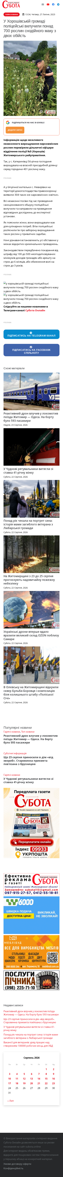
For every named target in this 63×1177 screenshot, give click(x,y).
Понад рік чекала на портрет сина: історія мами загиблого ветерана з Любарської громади (28, 524)
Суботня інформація (15, 753)
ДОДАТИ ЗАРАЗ (15, 130)
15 (46, 1078)
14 (39, 1078)
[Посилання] (11, 4)
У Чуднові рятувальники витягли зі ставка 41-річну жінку (28, 471)
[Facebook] (53, 4)
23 (53, 1083)
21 (39, 1083)
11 (17, 1078)
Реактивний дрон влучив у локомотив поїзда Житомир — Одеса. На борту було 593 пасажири (31, 417)
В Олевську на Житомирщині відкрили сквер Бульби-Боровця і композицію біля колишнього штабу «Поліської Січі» (31, 692)
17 (9, 1083)
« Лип (10, 1100)
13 (31, 1078)
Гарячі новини (12, 731)
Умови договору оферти (17, 1163)
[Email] (42, 4)
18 (17, 1083)
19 (24, 1083)
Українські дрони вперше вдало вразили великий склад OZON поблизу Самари (31, 635)
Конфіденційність (13, 1168)
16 (53, 1078)
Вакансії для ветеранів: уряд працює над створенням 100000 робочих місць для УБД (28, 1044)
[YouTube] (48, 4)
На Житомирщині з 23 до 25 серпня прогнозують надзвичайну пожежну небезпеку (29, 579)
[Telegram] (58, 4)
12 (24, 1078)
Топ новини (27, 731)
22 (46, 1083)
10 (9, 1078)
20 (31, 1083)
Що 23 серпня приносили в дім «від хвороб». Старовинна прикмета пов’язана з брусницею (28, 760)
